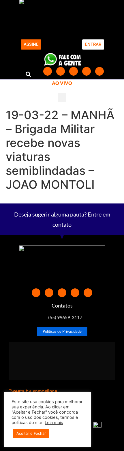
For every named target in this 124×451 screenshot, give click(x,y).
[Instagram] (86, 71)
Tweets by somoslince (33, 391)
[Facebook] (47, 71)
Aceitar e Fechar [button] (31, 433)
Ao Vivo (62, 83)
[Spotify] (99, 71)
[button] (28, 74)
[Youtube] (73, 71)
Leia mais (54, 422)
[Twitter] (60, 71)
